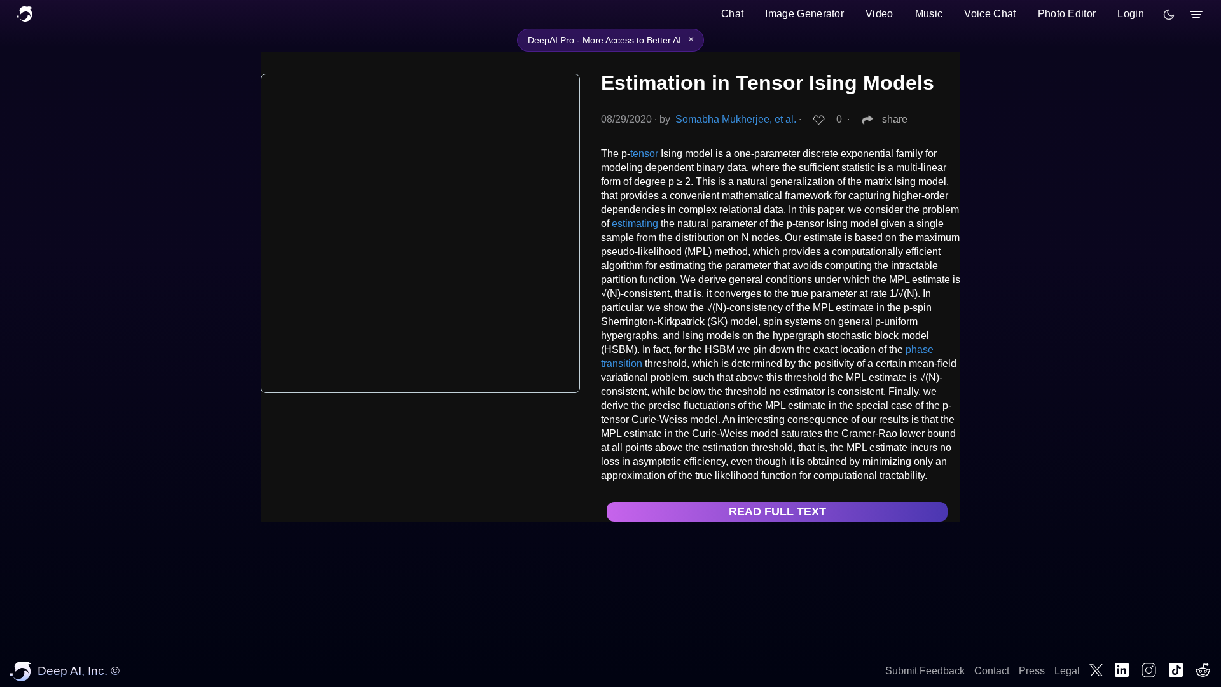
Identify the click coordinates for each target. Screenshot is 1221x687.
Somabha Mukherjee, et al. (735, 119)
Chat (732, 13)
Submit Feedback (925, 670)
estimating (635, 223)
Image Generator (804, 13)
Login (1130, 13)
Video (879, 13)
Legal (1067, 670)
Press (1032, 670)
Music (929, 13)
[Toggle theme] (1169, 14)
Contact (991, 670)
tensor (644, 153)
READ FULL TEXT (777, 511)
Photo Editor (1067, 13)
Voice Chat (990, 13)
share (894, 119)
